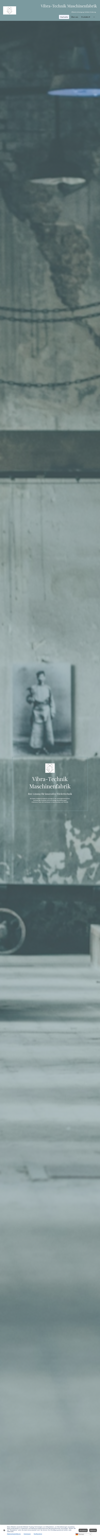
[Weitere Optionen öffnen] (94, 17)
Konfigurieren (38, 1534)
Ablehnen (93, 1530)
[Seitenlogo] (9, 10)
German (81, 1534)
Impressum (27, 1534)
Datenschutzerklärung (14, 1534)
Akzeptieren (83, 1530)
